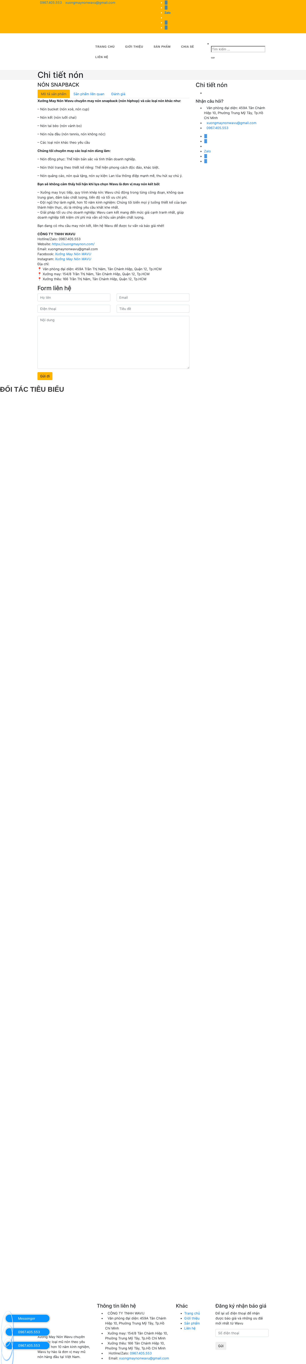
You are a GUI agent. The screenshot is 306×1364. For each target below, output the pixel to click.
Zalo (167, 12)
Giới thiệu (134, 46)
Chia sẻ (187, 46)
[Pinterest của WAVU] (166, 2)
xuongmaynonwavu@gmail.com (90, 2)
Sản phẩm (162, 46)
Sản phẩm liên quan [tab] (88, 94)
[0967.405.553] (7, 1331)
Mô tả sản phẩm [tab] (53, 94)
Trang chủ (105, 46)
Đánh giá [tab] (118, 94)
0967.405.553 (51, 2)
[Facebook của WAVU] (166, 27)
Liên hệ (101, 57)
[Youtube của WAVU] (166, 7)
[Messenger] (7, 1318)
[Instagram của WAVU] (166, 22)
